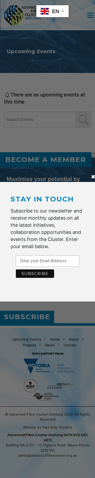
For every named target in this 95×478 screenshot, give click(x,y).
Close (93, 177)
